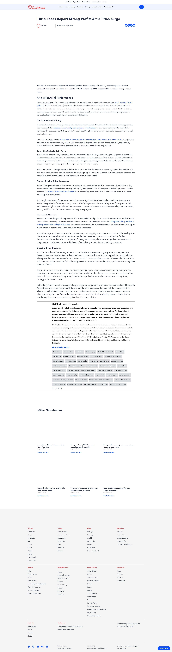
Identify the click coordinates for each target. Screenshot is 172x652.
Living (73, 7)
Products (68, 2)
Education (80, 7)
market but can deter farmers (61, 192)
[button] (126, 25)
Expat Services (96, 2)
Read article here (43, 452)
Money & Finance (97, 7)
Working (87, 7)
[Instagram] (56, 388)
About (104, 2)
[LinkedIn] (61, 388)
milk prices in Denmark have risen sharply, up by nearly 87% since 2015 (90, 140)
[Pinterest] (59, 388)
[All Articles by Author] (70, 347)
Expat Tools (76, 2)
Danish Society (108, 7)
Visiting (67, 7)
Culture (61, 7)
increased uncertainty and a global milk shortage (74, 128)
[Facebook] (53, 388)
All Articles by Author (60, 347)
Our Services (86, 2)
